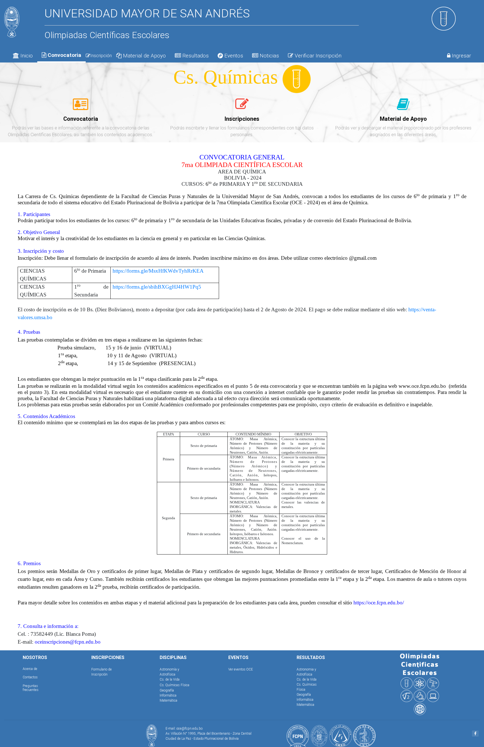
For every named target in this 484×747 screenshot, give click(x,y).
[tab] (80, 107)
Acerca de (30, 669)
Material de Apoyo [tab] (144, 55)
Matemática (168, 700)
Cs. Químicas (170, 685)
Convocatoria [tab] (63, 55)
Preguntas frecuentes (30, 688)
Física (185, 685)
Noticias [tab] (268, 55)
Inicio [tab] (26, 55)
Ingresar (460, 55)
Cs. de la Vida (170, 679)
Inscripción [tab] (101, 55)
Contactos (30, 677)
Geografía (167, 690)
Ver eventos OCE (240, 669)
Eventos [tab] (233, 55)
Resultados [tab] (195, 55)
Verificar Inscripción (317, 55)
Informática (168, 695)
